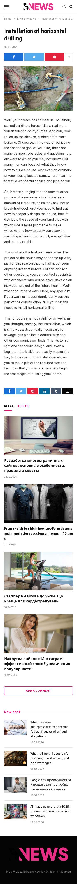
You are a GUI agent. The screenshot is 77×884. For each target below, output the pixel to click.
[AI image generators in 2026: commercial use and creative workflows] (15, 811)
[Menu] (6, 6)
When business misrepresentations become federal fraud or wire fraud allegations (49, 729)
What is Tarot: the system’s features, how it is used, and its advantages (49, 758)
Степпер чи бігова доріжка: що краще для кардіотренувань (33, 598)
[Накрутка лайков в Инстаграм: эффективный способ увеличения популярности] (38, 633)
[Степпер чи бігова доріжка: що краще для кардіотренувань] (38, 571)
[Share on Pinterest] (54, 57)
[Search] (71, 6)
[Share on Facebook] (13, 57)
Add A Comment (38, 690)
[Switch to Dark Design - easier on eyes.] (64, 6)
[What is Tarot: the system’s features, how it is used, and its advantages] (15, 758)
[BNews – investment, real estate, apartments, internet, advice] (38, 6)
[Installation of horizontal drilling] (38, 88)
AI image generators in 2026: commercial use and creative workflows (50, 811)
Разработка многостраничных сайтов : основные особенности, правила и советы (34, 466)
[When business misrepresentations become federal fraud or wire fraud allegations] (15, 727)
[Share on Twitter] (34, 57)
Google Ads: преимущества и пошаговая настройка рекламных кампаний (50, 784)
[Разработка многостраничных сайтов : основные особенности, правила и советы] (38, 435)
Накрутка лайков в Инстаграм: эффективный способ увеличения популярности (37, 664)
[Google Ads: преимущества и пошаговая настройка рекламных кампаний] (15, 785)
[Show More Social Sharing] (69, 57)
